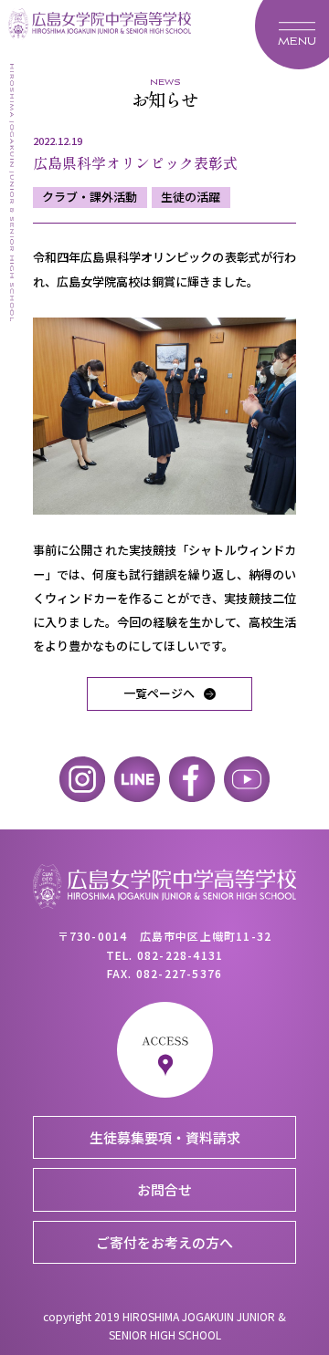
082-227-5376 (179, 973)
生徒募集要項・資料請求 (165, 1137)
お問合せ (164, 1189)
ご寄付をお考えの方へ (164, 1242)
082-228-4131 (180, 955)
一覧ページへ (159, 693)
